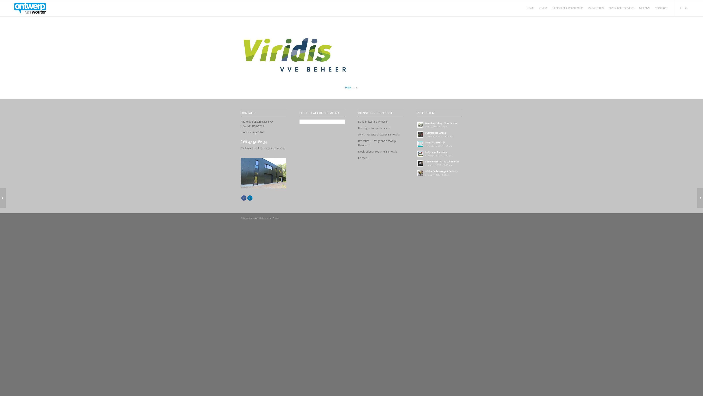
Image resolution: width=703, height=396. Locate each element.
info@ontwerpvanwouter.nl (268, 148)
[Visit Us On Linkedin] (250, 200)
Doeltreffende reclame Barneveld (377, 151)
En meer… (364, 158)
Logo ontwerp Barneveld (373, 121)
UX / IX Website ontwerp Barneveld (378, 134)
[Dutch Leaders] (3, 198)
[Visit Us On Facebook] (244, 200)
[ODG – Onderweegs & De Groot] (700, 198)
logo (355, 87)
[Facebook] (680, 8)
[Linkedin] (686, 8)
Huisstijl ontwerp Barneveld (374, 128)
